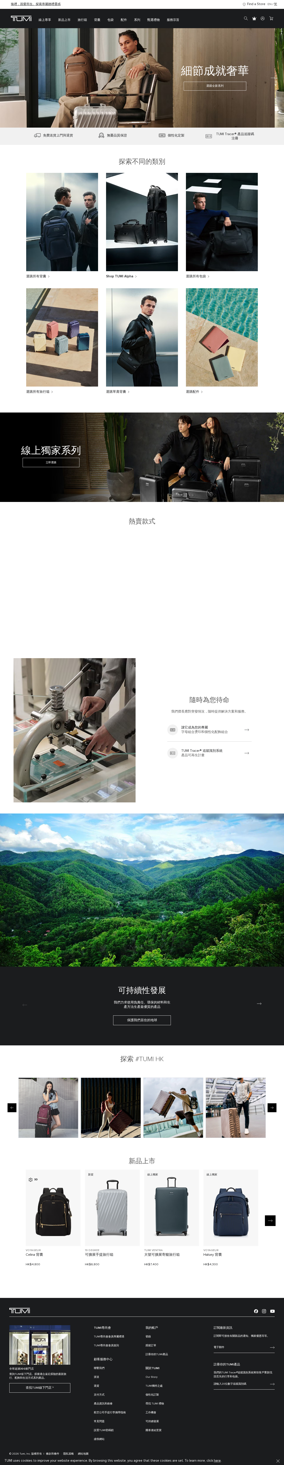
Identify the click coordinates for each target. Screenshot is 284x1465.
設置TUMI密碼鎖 (104, 1430)
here (217, 1460)
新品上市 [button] (64, 20)
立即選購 (51, 462)
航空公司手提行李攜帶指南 (110, 1412)
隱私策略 (68, 1454)
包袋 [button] (110, 20)
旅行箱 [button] (82, 20)
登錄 (148, 1336)
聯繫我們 (99, 1368)
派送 (96, 1377)
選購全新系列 (142, 88)
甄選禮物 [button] (153, 20)
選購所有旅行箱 (37, 391)
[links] (209, 730)
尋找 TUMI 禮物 (155, 1403)
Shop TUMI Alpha (119, 276)
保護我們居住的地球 (142, 1020)
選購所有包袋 (196, 276)
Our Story (152, 1377)
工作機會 (151, 1412)
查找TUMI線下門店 (38, 1387)
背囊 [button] (97, 20)
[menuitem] (45, 18)
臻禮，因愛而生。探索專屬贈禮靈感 (36, 4)
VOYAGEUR (33, 1250)
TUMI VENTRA (153, 1250)
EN (270, 4)
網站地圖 (83, 1454)
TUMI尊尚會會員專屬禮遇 (109, 1336)
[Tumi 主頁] (21, 18)
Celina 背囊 (34, 1254)
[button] (135, 122)
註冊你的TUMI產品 (157, 1354)
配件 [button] (124, 20)
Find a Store (256, 4)
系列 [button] (137, 20)
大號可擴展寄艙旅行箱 (162, 1254)
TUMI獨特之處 (154, 1386)
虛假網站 (99, 1439)
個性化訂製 (152, 1395)
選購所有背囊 (36, 276)
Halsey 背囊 (212, 1254)
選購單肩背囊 (116, 391)
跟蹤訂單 (151, 1345)
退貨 (96, 1386)
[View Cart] (271, 19)
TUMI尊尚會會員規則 (106, 1345)
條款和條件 (52, 1454)
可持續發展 (152, 1421)
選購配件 (192, 391)
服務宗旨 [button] (173, 20)
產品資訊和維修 (103, 1403)
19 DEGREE (92, 1250)
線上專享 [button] (45, 20)
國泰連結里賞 (154, 1430)
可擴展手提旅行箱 (99, 1254)
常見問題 (99, 1421)
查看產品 (53, 1235)
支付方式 (99, 1395)
